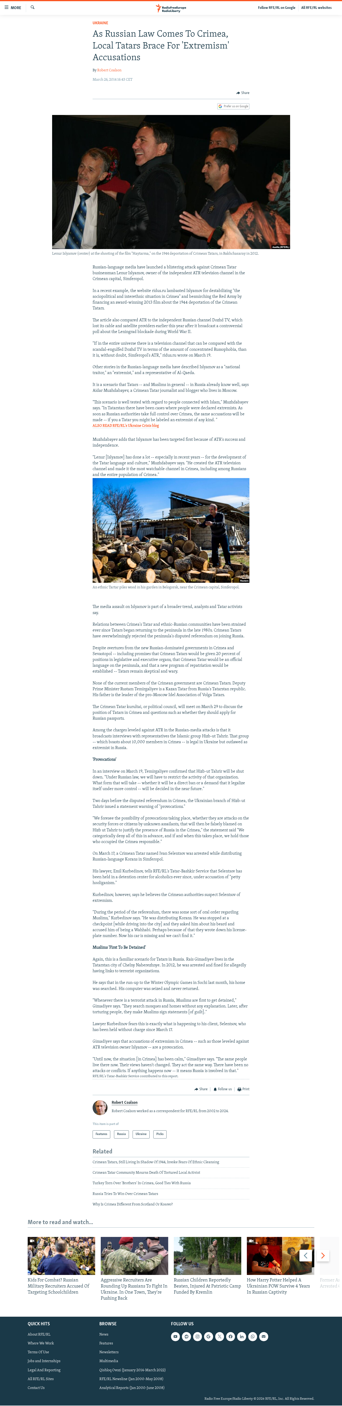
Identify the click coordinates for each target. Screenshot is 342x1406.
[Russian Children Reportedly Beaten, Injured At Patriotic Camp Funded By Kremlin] (207, 1256)
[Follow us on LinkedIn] (241, 1336)
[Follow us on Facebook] (230, 1336)
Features (106, 1344)
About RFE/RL (39, 1335)
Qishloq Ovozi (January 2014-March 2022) (132, 1370)
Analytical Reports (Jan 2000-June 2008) (132, 1388)
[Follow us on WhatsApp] (252, 1336)
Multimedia (108, 1361)
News (103, 1335)
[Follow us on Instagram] (197, 1336)
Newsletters (109, 1352)
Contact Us (36, 1388)
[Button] (242, 93)
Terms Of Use (38, 1352)
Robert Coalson (109, 70)
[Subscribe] (263, 1336)
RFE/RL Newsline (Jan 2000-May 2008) (131, 1379)
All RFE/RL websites (316, 8)
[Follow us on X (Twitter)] (219, 1336)
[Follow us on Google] (208, 1336)
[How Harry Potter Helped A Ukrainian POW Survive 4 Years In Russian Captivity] (280, 1256)
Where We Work (41, 1344)
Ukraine (100, 23)
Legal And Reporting (44, 1370)
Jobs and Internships (44, 1361)
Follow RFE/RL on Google (276, 8)
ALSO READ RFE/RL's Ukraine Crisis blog (126, 426)
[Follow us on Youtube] (175, 1336)
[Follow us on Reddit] (186, 1336)
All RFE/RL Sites (41, 1379)
